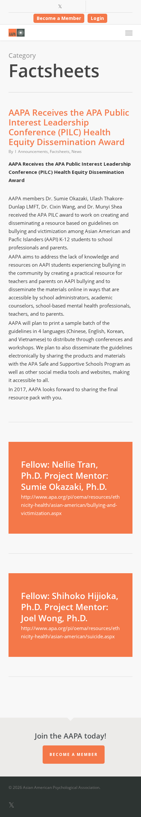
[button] (128, 32)
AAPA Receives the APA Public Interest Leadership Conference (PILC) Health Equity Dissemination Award (69, 127)
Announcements (33, 151)
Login (97, 18)
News (76, 151)
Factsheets (60, 151)
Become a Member (59, 18)
